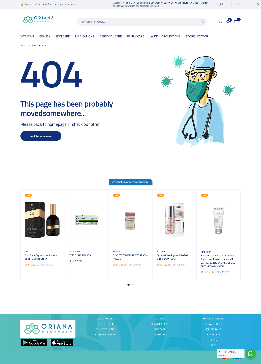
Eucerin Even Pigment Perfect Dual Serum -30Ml (172, 257)
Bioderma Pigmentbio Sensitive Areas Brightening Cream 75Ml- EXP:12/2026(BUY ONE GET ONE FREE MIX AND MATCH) (218, 260)
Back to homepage (40, 136)
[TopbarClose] (258, 4)
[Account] (220, 21)
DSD (27, 251)
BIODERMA (206, 252)
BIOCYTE (116, 251)
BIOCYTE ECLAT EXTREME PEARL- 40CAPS (130, 257)
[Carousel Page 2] (132, 284)
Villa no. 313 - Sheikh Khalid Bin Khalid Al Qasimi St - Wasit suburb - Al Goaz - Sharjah (165, 3)
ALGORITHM (74, 251)
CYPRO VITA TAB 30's (80, 255)
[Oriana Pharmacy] (38, 19)
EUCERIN (161, 251)
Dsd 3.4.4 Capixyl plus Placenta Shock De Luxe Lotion (41, 257)
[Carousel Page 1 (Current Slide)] (128, 285)
